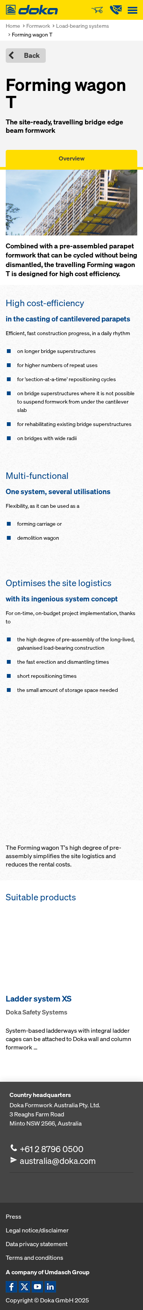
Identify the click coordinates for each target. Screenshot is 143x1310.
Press (13, 1216)
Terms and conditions (34, 1257)
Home (13, 25)
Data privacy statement (36, 1244)
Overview (72, 158)
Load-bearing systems (82, 25)
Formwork (38, 25)
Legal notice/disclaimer (37, 1230)
